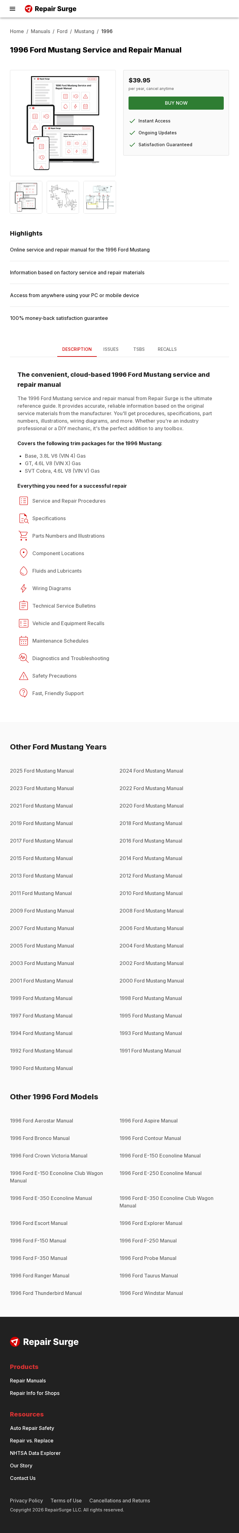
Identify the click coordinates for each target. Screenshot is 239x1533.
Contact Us (22, 1478)
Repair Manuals (28, 1380)
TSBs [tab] (139, 349)
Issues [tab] (111, 349)
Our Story (21, 1465)
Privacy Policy (26, 1500)
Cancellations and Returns (119, 1500)
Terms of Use (66, 1500)
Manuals (40, 31)
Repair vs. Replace (32, 1440)
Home (17, 31)
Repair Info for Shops (34, 1393)
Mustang (84, 31)
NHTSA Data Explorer (35, 1453)
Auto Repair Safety (32, 1428)
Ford (62, 31)
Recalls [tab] (167, 349)
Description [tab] (77, 349)
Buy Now (176, 103)
